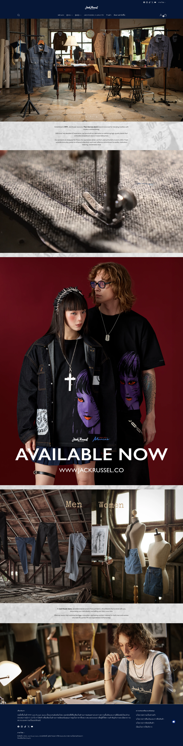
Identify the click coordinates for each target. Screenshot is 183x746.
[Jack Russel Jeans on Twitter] (152, 2)
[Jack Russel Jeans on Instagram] (147, 2)
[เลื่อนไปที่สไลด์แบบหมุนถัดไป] (96, 116)
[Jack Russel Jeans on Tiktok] (150, 2)
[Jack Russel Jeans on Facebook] (144, 2)
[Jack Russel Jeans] (91, 8)
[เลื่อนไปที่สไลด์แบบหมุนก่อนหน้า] (86, 116)
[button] (174, 722)
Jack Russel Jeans (33, 736)
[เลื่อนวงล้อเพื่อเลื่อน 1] (90, 117)
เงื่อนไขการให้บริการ (144, 727)
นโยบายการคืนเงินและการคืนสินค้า (150, 719)
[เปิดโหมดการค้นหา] (18, 15)
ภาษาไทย (161, 2)
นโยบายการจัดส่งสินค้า (145, 723)
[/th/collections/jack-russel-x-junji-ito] (91, 371)
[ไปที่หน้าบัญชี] (160, 15)
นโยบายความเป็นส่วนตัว (146, 715)
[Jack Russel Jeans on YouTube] (155, 2)
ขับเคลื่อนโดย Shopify (24, 738)
